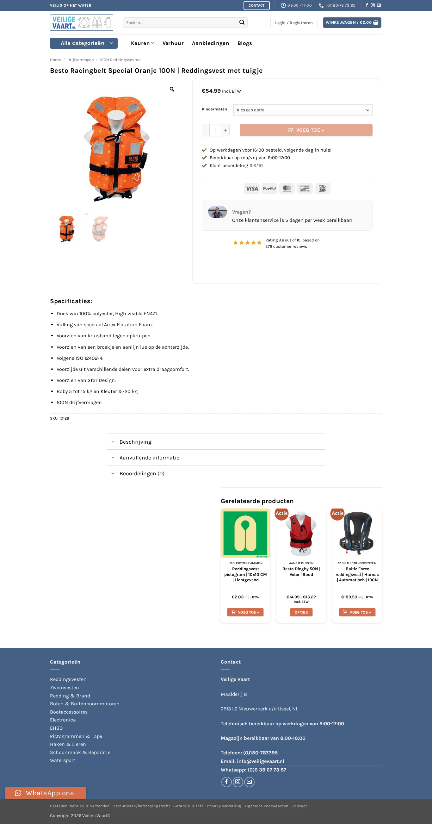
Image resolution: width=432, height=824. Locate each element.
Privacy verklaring (224, 806)
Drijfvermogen (80, 59)
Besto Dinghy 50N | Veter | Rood (301, 571)
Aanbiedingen (210, 43)
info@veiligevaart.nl (260, 761)
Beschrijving (135, 442)
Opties (301, 612)
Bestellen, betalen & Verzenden (79, 806)
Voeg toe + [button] (248, 612)
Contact (299, 806)
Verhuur (173, 43)
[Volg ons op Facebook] (367, 5)
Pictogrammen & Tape (76, 736)
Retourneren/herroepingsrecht (141, 806)
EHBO (56, 728)
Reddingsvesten (68, 679)
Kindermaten (214, 109)
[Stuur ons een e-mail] (379, 5)
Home (55, 59)
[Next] (381, 568)
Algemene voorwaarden (266, 806)
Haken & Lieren (68, 744)
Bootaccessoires (69, 712)
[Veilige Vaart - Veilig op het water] (81, 22)
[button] (352, 22)
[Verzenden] (242, 22)
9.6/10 (256, 165)
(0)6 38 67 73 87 (267, 770)
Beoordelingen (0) (142, 473)
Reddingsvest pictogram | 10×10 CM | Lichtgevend (245, 574)
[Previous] (221, 568)
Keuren (140, 43)
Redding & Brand (70, 696)
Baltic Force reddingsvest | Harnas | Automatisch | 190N (357, 574)
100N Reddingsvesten (120, 59)
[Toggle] (113, 442)
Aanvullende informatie (149, 457)
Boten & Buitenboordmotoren (85, 704)
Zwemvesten (64, 687)
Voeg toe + (310, 130)
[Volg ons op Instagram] (373, 5)
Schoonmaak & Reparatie (80, 752)
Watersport (62, 760)
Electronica (63, 720)
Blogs (245, 43)
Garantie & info (188, 806)
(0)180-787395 (260, 753)
